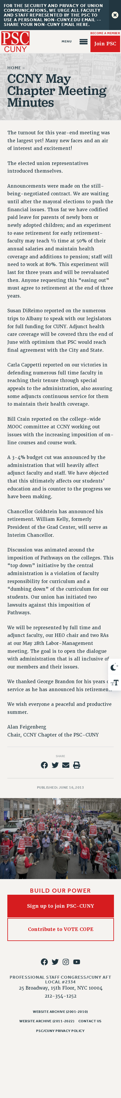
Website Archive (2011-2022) (46, 1021)
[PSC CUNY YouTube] (76, 961)
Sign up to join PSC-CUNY (60, 906)
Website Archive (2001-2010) (60, 1012)
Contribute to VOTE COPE (60, 929)
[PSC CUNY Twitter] (55, 961)
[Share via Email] (65, 765)
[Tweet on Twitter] (55, 765)
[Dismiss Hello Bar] (115, 15)
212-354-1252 (60, 996)
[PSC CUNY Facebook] (44, 961)
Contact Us (90, 1021)
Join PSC (105, 44)
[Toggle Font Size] (114, 683)
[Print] (76, 765)
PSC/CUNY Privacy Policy (60, 1031)
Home (14, 67)
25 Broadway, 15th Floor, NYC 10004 (60, 988)
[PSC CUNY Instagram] (65, 961)
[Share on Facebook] (44, 765)
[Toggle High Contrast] (114, 667)
